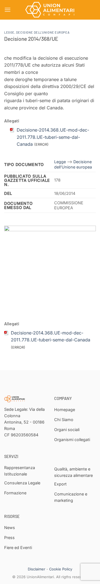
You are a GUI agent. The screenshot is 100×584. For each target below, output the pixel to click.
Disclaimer (36, 569)
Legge (9, 32)
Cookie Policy (60, 569)
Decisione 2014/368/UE (31, 39)
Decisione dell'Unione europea (42, 32)
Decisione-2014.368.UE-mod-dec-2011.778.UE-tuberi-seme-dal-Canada (53, 137)
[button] (7, 9)
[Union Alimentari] (50, 9)
